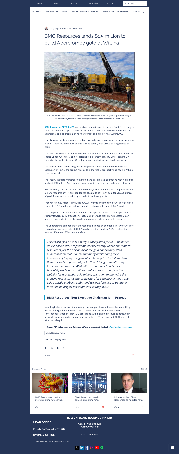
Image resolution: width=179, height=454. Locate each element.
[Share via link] (63, 348)
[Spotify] (102, 448)
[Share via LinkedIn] (57, 348)
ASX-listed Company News (56, 12)
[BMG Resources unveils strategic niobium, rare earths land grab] (89, 383)
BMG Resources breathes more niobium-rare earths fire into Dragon (48, 398)
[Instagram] (92, 448)
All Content (36, 12)
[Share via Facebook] (45, 348)
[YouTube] (97, 448)
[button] (75, 3)
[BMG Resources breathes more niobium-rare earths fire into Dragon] (50, 383)
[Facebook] (87, 448)
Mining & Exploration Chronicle (85, 12)
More (135, 12)
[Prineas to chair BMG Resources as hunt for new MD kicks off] (129, 383)
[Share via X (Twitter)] (51, 348)
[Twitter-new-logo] (77, 448)
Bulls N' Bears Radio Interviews (115, 12)
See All (144, 369)
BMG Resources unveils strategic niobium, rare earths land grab (87, 398)
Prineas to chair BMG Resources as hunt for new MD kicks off (128, 398)
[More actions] (133, 28)
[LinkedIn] (82, 448)
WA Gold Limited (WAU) (55, 333)
